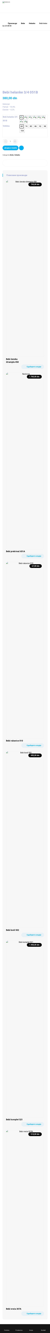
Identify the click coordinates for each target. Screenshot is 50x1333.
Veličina (6, 126)
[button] (9, 163)
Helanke (17, 155)
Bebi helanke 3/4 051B (10, 119)
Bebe (12, 155)
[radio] (21, 117)
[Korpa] (44, 4)
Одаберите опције (34, 367)
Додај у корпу (10, 148)
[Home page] (3, 23)
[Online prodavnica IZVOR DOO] (10, 6)
